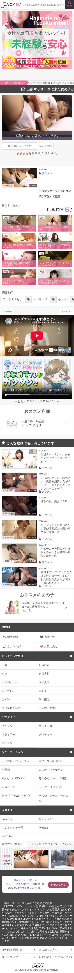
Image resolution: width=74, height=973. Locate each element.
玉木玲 (6, 699)
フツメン (7, 743)
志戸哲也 (7, 690)
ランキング (14, 646)
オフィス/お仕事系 (50, 761)
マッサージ (40, 299)
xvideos (43, 827)
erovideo (7, 819)
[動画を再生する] (19, 177)
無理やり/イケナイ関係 (52, 778)
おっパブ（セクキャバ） (16, 795)
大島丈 (43, 690)
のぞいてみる (58, 884)
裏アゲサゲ (45, 819)
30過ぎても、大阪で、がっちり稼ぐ (37, 135)
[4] (27, 153)
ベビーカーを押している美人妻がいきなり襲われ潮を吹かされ (55, 552)
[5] (29, 153)
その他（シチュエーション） (53, 798)
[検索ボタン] (69, 4)
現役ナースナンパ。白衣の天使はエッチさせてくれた (55, 458)
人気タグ (7, 810)
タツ (4, 673)
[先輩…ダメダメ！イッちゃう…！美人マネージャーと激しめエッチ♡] (31, 859)
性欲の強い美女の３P (54, 501)
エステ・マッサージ (51, 769)
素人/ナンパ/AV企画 (14, 778)
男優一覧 (49, 636)
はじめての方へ (48, 949)
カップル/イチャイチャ (15, 761)
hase (16, 205)
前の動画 (7, 311)
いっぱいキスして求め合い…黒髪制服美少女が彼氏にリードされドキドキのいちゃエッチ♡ (55, 483)
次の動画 (66, 311)
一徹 (4, 664)
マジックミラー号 (12, 827)
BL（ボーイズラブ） (51, 786)
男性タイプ (8, 716)
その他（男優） (48, 707)
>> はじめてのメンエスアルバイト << (37, 401)
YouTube (7, 836)
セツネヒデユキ (11, 707)
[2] (21, 153)
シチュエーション (12, 752)
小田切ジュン (10, 682)
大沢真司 (44, 682)
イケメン (7, 726)
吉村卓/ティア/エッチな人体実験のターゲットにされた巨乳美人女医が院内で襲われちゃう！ (56, 577)
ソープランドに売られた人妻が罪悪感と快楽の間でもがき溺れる (55, 528)
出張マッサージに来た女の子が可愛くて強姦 (27, 903)
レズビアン (8, 786)
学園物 (6, 769)
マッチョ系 (45, 726)
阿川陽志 (44, 699)
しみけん (44, 664)
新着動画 (12, 636)
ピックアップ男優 (12, 656)
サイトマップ (10, 957)
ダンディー (45, 734)
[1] (18, 153)
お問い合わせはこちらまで (55, 957)
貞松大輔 (44, 673)
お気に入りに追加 (21, 146)
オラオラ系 (8, 734)
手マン (62, 299)
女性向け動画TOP (13, 949)
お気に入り (51, 646)
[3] (24, 153)
